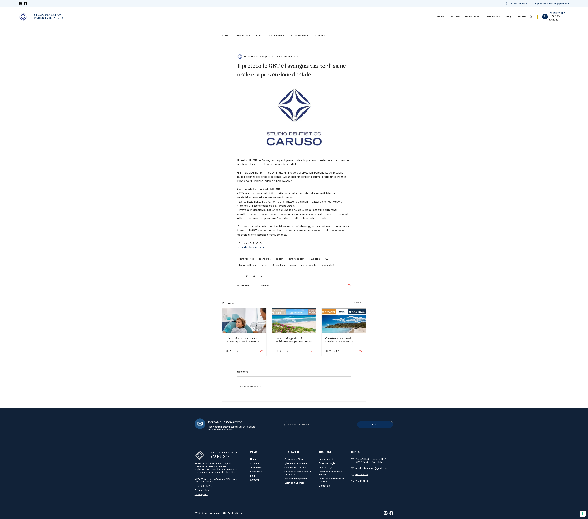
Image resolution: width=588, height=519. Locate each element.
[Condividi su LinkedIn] (253, 276)
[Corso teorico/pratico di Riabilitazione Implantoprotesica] (294, 320)
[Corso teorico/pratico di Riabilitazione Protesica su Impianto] (344, 320)
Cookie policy (201, 494)
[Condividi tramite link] (261, 276)
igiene (264, 265)
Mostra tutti (360, 302)
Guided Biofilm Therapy (284, 265)
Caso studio (321, 35)
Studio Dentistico (47, 14)
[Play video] (294, 118)
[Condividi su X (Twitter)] (246, 276)
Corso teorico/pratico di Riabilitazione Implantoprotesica (294, 340)
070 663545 (361, 480)
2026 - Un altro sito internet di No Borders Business (220, 513)
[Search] (531, 17)
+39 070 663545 (518, 3)
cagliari (279, 258)
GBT (327, 258)
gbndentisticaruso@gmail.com (553, 3)
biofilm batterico (247, 265)
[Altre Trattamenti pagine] (500, 16)
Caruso (220, 456)
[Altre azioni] (349, 56)
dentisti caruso (246, 258)
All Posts (226, 35)
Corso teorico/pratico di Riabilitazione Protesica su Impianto (339, 340)
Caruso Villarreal (49, 18)
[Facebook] (25, 3)
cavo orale (314, 258)
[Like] (545, 16)
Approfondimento (300, 35)
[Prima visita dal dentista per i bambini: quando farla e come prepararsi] (244, 320)
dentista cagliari (296, 258)
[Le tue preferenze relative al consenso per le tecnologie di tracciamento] (583, 514)
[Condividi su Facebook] (238, 276)
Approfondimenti (276, 35)
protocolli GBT (329, 265)
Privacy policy (202, 490)
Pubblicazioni (243, 35)
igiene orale (265, 258)
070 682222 (361, 474)
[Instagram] (20, 3)
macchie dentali (309, 265)
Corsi (259, 35)
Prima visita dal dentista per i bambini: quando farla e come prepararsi (242, 340)
